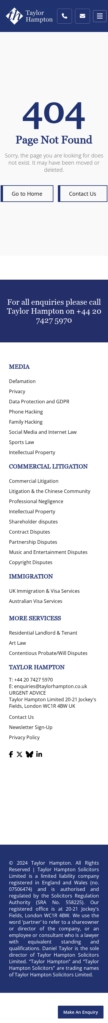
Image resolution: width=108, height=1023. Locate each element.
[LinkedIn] (39, 754)
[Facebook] (11, 754)
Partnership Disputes (33, 542)
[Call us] (64, 16)
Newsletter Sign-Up (30, 727)
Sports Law (21, 442)
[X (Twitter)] (19, 754)
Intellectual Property (32, 452)
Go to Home (27, 193)
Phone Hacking (26, 411)
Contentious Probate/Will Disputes (48, 653)
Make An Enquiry (80, 1012)
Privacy (17, 391)
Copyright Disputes (30, 562)
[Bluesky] (29, 754)
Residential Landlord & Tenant (43, 633)
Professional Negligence (36, 501)
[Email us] (82, 16)
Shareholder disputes (33, 521)
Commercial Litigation (33, 481)
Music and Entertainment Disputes (48, 552)
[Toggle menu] (99, 16)
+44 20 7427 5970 (68, 315)
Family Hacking (26, 422)
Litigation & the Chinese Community (49, 491)
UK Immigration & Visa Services (44, 591)
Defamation (22, 381)
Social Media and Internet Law (42, 432)
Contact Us (82, 193)
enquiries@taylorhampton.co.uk (50, 686)
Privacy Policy (24, 737)
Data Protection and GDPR (39, 401)
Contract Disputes (29, 532)
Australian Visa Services (35, 601)
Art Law (17, 643)
